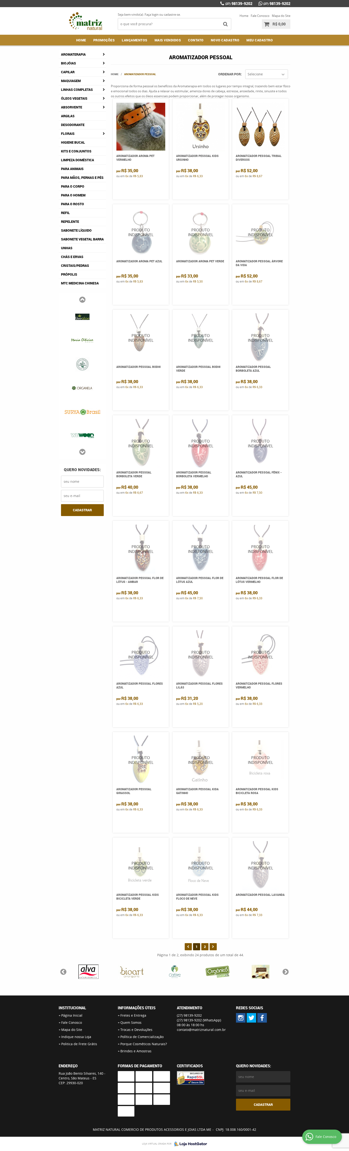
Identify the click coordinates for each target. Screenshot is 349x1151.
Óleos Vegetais (74, 98)
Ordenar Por (229, 74)
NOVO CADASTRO (225, 40)
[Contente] (217, 971)
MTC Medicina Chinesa (80, 283)
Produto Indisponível (140, 232)
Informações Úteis (137, 1007)
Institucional (72, 1007)
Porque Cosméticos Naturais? (143, 1044)
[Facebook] (262, 1018)
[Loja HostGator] (189, 1143)
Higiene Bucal (73, 142)
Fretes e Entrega (133, 1015)
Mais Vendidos (168, 40)
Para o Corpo (72, 186)
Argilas (68, 116)
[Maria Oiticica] (82, 340)
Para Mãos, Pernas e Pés (82, 177)
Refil (65, 212)
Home (244, 16)
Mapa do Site (281, 16)
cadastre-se (172, 14)
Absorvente (71, 107)
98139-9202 (238, 3)
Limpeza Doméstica (77, 160)
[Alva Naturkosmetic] (88, 971)
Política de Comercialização (142, 1036)
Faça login (152, 14)
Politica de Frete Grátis (79, 1044)
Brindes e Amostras (135, 1051)
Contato (196, 40)
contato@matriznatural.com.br (201, 1029)
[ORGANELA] (82, 387)
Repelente (70, 221)
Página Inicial (71, 1015)
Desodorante (73, 124)
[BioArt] (131, 971)
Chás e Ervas (72, 256)
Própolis (69, 274)
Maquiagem (71, 80)
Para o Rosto (72, 204)
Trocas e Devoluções (136, 1029)
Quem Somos (130, 1022)
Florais (68, 133)
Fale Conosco (260, 16)
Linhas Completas (77, 89)
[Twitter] (251, 1018)
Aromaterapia (73, 54)
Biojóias (68, 63)
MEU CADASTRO (259, 40)
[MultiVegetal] (82, 363)
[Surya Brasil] (82, 411)
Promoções (104, 40)
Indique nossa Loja (76, 1036)
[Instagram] (240, 1018)
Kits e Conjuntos (76, 151)
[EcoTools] (260, 971)
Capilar (68, 72)
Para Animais (72, 168)
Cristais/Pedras (75, 265)
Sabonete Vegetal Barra (82, 239)
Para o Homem (73, 195)
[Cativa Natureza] (174, 971)
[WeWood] (82, 435)
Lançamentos (134, 40)
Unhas (66, 248)
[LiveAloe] (82, 316)
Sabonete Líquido (76, 230)
